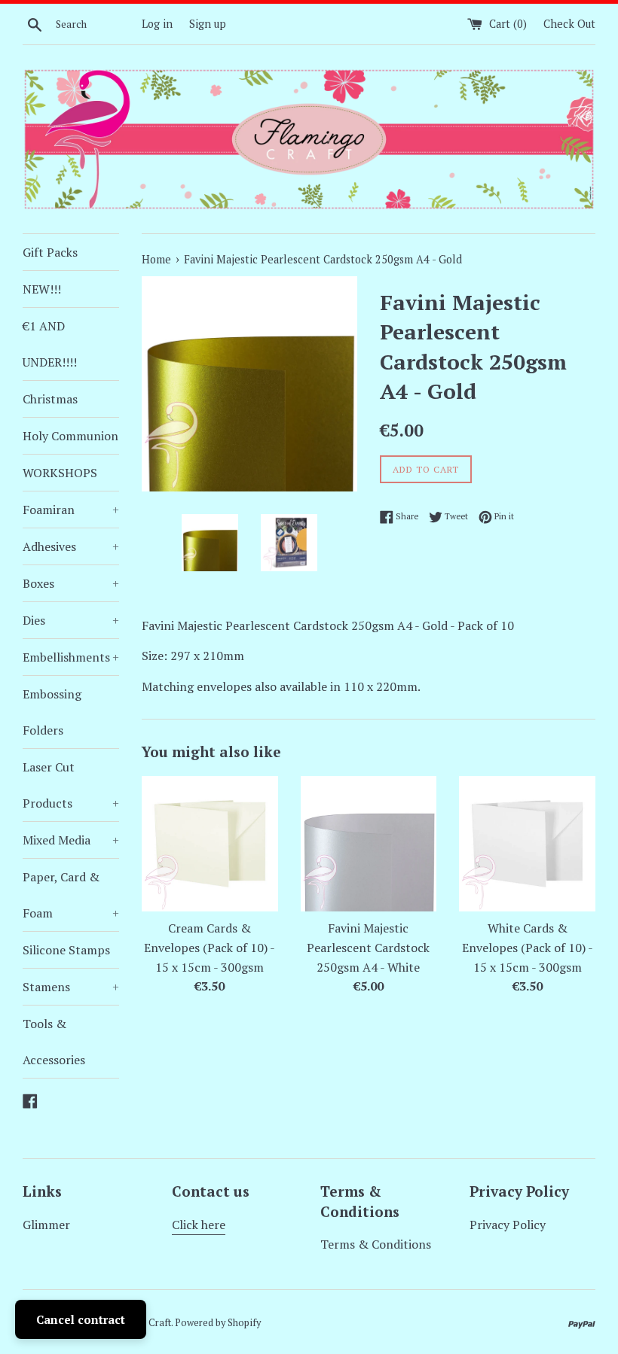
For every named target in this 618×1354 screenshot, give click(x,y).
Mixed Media (71, 840)
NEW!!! (42, 289)
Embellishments (71, 657)
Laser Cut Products (71, 785)
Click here (198, 1224)
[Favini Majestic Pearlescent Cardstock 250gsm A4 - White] (369, 844)
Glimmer (46, 1224)
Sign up (207, 24)
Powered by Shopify (218, 1322)
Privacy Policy (508, 1224)
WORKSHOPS (60, 472)
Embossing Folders (52, 712)
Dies (71, 620)
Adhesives (71, 546)
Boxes (71, 583)
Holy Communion (70, 435)
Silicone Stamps (66, 950)
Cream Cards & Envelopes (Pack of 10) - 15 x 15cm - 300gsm (209, 947)
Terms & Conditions (375, 1244)
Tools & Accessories (54, 1041)
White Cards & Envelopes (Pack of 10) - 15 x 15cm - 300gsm (527, 947)
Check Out (569, 24)
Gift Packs (50, 252)
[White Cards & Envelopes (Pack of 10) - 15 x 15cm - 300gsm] (527, 844)
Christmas (50, 399)
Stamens (71, 986)
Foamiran (71, 509)
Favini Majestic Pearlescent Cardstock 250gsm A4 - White (368, 947)
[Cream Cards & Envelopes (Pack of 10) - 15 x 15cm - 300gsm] (210, 844)
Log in (157, 24)
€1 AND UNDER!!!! (50, 344)
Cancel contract (80, 1319)
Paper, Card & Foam (71, 895)
